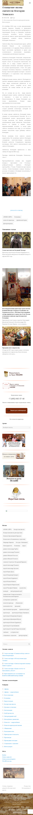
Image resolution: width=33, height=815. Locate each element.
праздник (17, 606)
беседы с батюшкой (21, 542)
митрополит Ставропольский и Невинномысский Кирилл (12, 595)
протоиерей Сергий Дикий (11, 625)
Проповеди (7, 737)
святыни (5, 632)
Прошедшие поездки (10, 740)
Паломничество (9, 731)
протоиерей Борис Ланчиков (20, 612)
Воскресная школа (19, 529)
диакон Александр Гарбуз (10, 549)
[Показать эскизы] (17, 210)
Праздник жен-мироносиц (11, 348)
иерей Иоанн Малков (9, 581)
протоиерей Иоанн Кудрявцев (12, 622)
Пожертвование (17, 812)
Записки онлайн (21, 809)
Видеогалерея (8, 701)
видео (24, 545)
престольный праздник (10, 609)
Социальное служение (11, 743)
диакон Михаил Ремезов (10, 555)
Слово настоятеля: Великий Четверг (14, 250)
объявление (19, 603)
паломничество (7, 606)
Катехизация (8, 710)
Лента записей (6, 757)
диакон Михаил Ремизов (10, 558)
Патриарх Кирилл (8, 542)
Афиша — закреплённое (11, 692)
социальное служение (9, 635)
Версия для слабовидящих (18, 410)
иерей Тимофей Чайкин (10, 588)
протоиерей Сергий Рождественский (14, 629)
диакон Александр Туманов (11, 552)
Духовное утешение (10, 707)
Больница (7, 698)
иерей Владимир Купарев (10, 575)
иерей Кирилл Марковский (11, 584)
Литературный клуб (10, 716)
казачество (23, 588)
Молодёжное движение (11, 719)
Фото (22, 807)
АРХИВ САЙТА (7, 217)
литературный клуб (16, 591)
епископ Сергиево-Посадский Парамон (14, 562)
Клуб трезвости (9, 713)
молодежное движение (10, 599)
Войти (4, 755)
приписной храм (21, 220)
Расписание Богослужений (11, 807)
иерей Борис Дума (8, 571)
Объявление (8, 728)
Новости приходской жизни (21, 20)
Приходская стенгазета (11, 734)
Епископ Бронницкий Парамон (12, 536)
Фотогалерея (6, 22)
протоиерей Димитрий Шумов (12, 619)
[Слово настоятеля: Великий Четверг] (16, 240)
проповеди (6, 612)
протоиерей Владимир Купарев (12, 616)
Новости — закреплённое (12, 722)
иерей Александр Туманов (11, 565)
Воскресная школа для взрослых (12, 532)
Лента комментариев (8, 759)
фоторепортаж (8, 223)
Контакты (11, 809)
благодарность (7, 545)
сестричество (14, 632)
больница (17, 217)
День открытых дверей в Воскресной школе (9, 788)
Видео (28, 807)
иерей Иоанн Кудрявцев (10, 578)
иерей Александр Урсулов (10, 568)
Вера (13, 17)
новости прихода (8, 220)
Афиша (6, 689)
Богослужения (8, 20)
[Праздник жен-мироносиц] (16, 336)
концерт (5, 591)
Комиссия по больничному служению (14, 539)
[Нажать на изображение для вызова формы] (16, 500)
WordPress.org (6, 761)
